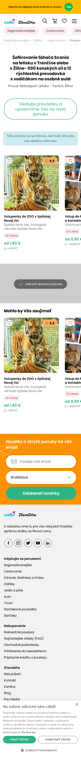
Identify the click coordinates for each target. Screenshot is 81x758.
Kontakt (10, 680)
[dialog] (40, 729)
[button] (45, 21)
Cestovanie (55, 30)
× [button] (76, 704)
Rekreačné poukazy (19, 632)
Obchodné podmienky (21, 645)
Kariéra (9, 686)
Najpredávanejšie (21, 30)
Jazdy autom (56, 40)
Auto (7, 596)
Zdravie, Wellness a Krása (24, 577)
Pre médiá (12, 699)
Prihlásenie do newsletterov (25, 651)
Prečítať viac (29, 732)
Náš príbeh (12, 674)
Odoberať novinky (41, 493)
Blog (7, 693)
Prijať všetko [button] (19, 739)
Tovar (8, 603)
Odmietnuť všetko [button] (58, 739)
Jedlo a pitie (13, 590)
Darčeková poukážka (20, 609)
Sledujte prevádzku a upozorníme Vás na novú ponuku (40, 109)
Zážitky (37, 40)
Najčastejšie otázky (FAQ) (24, 638)
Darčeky (10, 615)
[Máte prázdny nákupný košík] (54, 21)
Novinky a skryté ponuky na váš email (39, 444)
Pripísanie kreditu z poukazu (25, 657)
